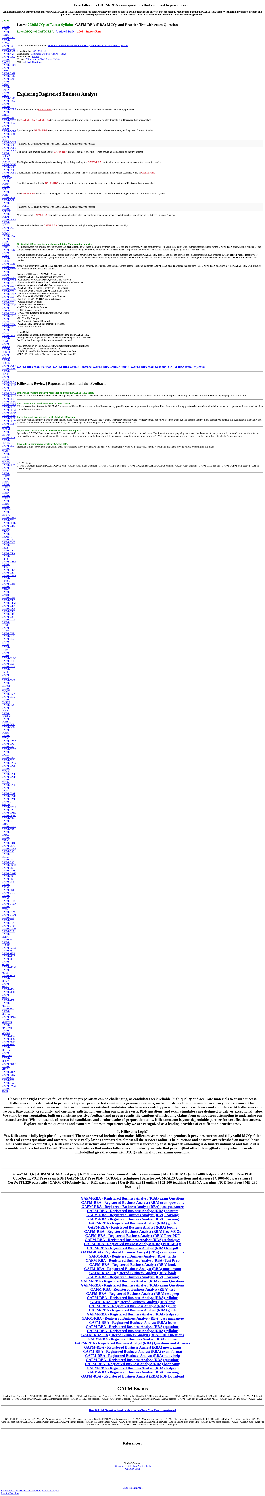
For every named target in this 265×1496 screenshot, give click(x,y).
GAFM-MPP (8, 1044)
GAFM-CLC (8, 639)
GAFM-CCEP (9, 150)
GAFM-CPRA (9, 807)
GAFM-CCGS (9, 164)
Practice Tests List (10, 1493)
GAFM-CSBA (9, 848)
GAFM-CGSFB (6, 361)
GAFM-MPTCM (6, 1048)
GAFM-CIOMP (6, 593)
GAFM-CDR (8, 263)
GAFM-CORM (6, 731)
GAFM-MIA (8, 1008)
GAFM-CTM (8, 912)
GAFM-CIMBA (6, 579)
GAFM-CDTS (9, 269)
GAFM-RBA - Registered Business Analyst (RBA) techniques (132, 1240)
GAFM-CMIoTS (6, 690)
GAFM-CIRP (8, 614)
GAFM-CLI (8, 661)
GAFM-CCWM (6, 232)
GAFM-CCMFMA (7, 176)
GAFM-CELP (9, 294)
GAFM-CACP (9, 65)
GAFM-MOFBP (6, 1032)
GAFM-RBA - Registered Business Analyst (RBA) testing (132, 1227)
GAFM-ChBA (9, 382)
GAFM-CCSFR (6, 223)
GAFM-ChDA (9, 393)
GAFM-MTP (8, 1072)
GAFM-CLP (8, 663)
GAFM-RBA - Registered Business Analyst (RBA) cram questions (132, 1202)
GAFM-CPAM (6, 736)
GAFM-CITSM (6, 629)
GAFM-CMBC (6, 670)
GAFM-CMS (8, 697)
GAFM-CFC (8, 316)
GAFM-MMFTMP (7, 1021)
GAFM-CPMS (9, 799)
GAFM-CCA (8, 123)
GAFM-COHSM (6, 720)
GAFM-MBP (8, 953)
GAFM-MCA (8, 956)
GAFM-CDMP (6, 254)
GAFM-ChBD (9, 385)
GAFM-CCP (8, 200)
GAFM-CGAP (6, 339)
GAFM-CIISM (6, 565)
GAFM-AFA (8, 37)
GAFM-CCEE (9, 148)
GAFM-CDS (8, 266)
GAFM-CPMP (9, 796)
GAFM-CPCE (9, 749)
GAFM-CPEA (9, 763)
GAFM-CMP (8, 694)
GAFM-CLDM (6, 654)
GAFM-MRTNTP (7, 1054)
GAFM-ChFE (8, 415)
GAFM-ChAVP (6, 378)
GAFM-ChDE (9, 396)
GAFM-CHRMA (6, 508)
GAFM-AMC (8, 54)
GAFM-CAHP (6, 69)
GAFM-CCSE (9, 219)
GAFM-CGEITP (6, 350)
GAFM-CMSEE (6, 701)
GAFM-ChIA (8, 437)
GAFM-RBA (8, 1074)
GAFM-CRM (8, 829)
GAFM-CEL (8, 291)
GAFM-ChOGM (6, 461)
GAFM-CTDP (9, 901)
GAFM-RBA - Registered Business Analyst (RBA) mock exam (132, 1269)
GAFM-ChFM (9, 421)
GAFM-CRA (8, 818)
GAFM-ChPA (9, 465)
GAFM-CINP (8, 583)
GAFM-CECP (9, 285)
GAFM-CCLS (9, 172)
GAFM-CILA (8, 570)
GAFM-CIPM (9, 603)
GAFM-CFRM (6, 331)
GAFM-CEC (8, 283)
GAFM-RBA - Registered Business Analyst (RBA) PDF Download (132, 1376)
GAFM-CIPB (8, 600)
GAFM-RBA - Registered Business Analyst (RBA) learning (132, 1215)
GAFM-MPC (8, 1039)
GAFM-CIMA (9, 575)
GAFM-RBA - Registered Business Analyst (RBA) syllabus (132, 1298)
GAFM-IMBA (9, 948)
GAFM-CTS (8, 920)
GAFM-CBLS (9, 109)
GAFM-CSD (8, 859)
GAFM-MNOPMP (7, 1026)
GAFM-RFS (8, 1080)
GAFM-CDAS (6, 240)
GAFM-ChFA (9, 407)
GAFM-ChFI (8, 418)
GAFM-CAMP (6, 88)
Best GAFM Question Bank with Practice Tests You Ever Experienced (132, 1410)
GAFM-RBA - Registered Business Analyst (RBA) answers (132, 1211)
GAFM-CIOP (8, 597)
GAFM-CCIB (8, 167)
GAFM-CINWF (6, 588)
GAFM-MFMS (6, 996)
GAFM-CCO (8, 197)
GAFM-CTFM (6, 908)
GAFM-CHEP (9, 404)
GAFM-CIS (7, 617)
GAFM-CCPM (6, 204)
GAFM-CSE (8, 862)
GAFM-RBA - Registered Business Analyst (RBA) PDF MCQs (132, 1244)
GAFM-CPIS (8, 785)
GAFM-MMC (9, 1017)
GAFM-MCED (6, 963)
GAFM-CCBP (9, 131)
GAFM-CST (8, 890)
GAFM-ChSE (8, 368)
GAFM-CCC (8, 134)
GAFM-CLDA (6, 648)
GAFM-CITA (8, 619)
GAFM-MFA (8, 989)
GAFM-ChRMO (6, 513)
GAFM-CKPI (8, 633)
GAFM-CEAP (9, 277)
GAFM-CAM (8, 79)
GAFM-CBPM (6, 113)
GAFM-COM (8, 727)
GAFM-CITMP (6, 623)
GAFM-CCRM (6, 215)
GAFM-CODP (6, 709)
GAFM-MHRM (6, 1004)
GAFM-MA (8, 950)
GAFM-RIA (8, 1083)
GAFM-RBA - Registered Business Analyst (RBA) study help (132, 1356)
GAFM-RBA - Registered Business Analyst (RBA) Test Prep (133, 1260)
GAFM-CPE (8, 760)
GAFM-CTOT (9, 914)
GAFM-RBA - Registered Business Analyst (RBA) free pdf (132, 1248)
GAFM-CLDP (9, 658)
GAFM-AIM (8, 45)
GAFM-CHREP (6, 496)
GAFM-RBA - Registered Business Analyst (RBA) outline (132, 1339)
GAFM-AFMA (6, 41)
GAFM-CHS (8, 520)
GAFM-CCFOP (6, 160)
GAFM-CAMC (6, 83)
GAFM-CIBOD (6, 530)
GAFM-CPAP (9, 741)
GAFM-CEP (8, 296)
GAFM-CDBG (6, 245)
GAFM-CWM (9, 928)
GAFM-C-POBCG (7, 803)
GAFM (35, 56)
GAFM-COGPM (6, 714)
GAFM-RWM (9, 1085)
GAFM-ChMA (6, 450)
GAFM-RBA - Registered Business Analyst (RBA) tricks (132, 1256)
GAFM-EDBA (6, 935)
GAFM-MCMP (6, 971)
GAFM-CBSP (9, 120)
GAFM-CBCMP (6, 105)
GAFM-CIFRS (6, 557)
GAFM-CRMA (6, 833)
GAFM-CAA (8, 56)
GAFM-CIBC (8, 525)
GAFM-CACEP (6, 61)
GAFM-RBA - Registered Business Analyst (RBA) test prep (132, 1294)
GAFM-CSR (8, 879)
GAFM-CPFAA (6, 770)
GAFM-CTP (8, 917)
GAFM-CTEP (9, 903)
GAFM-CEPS (9, 299)
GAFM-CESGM (6, 309)
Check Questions (33, 62)
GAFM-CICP (8, 539)
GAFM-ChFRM (6, 428)
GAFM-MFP (8, 1000)
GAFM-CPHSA (6, 781)
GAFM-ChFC (9, 410)
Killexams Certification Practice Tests (132, 1466)
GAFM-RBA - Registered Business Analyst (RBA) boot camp (132, 1364)
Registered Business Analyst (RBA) (48, 53)
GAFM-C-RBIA (7, 822)
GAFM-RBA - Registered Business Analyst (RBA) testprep (133, 1314)
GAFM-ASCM (6, 885)
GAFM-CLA (8, 636)
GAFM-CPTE (9, 812)
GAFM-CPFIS (9, 774)
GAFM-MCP (8, 975)
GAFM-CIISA (9, 561)
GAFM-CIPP (8, 605)
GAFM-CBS (8, 117)
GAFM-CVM (8, 925)
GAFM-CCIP (8, 170)
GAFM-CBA (8, 101)
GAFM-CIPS (8, 608)
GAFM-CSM (8, 870)
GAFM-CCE (8, 145)
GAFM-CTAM (6, 897)
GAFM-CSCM (6, 855)
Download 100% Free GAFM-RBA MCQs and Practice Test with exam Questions (88, 45)
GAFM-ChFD (9, 412)
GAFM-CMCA (6, 676)
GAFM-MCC (8, 959)
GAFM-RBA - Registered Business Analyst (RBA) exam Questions (132, 1198)
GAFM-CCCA (6, 138)
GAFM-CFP (8, 327)
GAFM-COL (8, 724)
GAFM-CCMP (6, 182)
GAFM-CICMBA (7, 535)
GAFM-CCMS (6, 188)
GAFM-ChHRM (6, 433)
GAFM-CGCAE (6, 345)
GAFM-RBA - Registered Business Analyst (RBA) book (132, 1265)
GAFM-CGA (8, 335)
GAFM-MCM (9, 967)
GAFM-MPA (8, 1036)
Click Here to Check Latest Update (43, 59)
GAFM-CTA (8, 892)
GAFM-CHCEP (6, 389)
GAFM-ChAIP (6, 372)
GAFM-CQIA (9, 815)
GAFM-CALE (9, 76)
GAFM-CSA (8, 845)
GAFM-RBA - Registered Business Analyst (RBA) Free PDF (132, 1236)
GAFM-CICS (8, 542)
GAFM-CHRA (6, 480)
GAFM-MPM (8, 1041)
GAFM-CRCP (9, 826)
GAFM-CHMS (6, 455)
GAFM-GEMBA (6, 943)
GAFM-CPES (9, 765)
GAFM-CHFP (9, 423)
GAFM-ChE (8, 399)
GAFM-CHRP (9, 517)
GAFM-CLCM (6, 643)
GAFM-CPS (8, 810)
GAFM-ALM (8, 48)
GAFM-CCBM (6, 127)
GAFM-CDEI (8, 250)
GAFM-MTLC (6, 1068)
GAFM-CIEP (8, 550)
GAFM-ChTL (9, 523)
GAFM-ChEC (9, 401)
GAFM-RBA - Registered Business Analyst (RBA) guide (132, 1223)
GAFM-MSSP (9, 1063)
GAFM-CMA (8, 666)
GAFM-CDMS (6, 259)
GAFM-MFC (8, 992)
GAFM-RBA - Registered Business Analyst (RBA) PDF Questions (132, 1335)
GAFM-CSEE (9, 865)
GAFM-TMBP (6, 1090)
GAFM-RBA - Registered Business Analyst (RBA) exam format (132, 1351)
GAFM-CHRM (6, 502)
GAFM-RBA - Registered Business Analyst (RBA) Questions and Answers (132, 1343)
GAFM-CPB (8, 743)
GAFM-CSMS (9, 873)
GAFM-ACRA (6, 33)
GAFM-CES (8, 302)
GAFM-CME (8, 680)
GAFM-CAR (8, 98)
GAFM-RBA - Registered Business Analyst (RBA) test (132, 1289)
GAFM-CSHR (9, 868)
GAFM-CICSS (6, 546)
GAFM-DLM (8, 931)
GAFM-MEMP (6, 979)
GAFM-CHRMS (6, 474)
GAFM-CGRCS (6, 356)
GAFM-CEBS (9, 280)
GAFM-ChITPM (6, 441)
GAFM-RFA (8, 1077)
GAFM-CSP (8, 876)
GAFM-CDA (8, 236)
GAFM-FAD (8, 939)
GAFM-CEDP (9, 288)
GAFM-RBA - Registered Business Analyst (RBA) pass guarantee (132, 1207)
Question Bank (132, 1468)
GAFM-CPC (8, 746)
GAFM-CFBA (9, 313)
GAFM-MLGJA (6, 1012)
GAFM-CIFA (8, 553)
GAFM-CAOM (6, 94)
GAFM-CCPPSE (6, 210)
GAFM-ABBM (6, 27)
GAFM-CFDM (6, 320)
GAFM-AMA (8, 51)
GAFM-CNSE (9, 705)
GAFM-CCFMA (6, 154)
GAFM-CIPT (8, 611)
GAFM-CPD (8, 757)
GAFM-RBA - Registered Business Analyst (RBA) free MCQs (132, 1231)
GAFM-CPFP (8, 777)
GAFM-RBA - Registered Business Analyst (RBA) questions (132, 1327)
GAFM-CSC (8, 851)
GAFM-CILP (8, 572)
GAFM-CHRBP (6, 485)
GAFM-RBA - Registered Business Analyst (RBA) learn (132, 1322)
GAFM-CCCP (9, 142)
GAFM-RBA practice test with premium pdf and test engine (30, 1490)
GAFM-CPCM (6, 753)
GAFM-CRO (8, 843)
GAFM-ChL (8, 445)
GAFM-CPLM (6, 789)
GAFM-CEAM (6, 273)
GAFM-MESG (6, 985)
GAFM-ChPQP (6, 469)
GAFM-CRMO (6, 839)
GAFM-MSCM (6, 1059)
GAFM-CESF (9, 305)
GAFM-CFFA (9, 324)
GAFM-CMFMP (6, 684)
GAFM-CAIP (8, 73)
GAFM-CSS (8, 881)
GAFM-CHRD (6, 491)
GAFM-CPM (8, 793)
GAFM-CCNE (6, 193)
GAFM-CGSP (9, 365)
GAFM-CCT (8, 228)
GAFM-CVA (8, 923)
